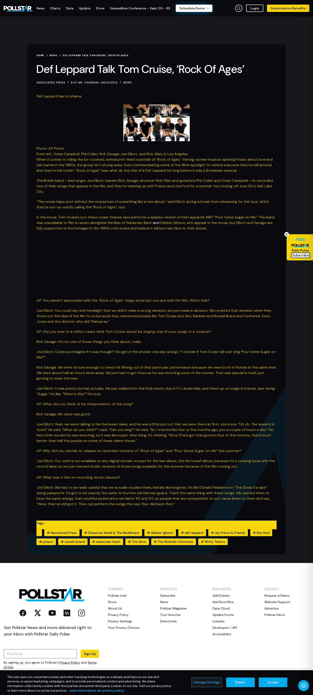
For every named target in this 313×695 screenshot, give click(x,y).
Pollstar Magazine (173, 608)
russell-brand (73, 542)
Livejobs (218, 621)
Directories (168, 621)
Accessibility (221, 634)
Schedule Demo (192, 8)
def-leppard (192, 533)
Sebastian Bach (139, 222)
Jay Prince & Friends (228, 533)
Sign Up (90, 654)
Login (254, 8)
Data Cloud (221, 608)
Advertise (271, 608)
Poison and (164, 186)
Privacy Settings (120, 621)
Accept (273, 682)
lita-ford (261, 533)
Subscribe (167, 595)
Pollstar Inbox (274, 615)
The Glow (137, 542)
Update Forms (223, 615)
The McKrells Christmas (173, 542)
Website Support (277, 602)
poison (46, 542)
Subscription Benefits (288, 8)
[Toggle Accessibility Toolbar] (304, 686)
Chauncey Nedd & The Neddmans (111, 533)
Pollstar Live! (117, 595)
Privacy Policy (69, 662)
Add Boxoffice (223, 602)
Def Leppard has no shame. (59, 96)
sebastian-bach (106, 542)
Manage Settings (207, 682)
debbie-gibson (160, 533)
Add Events (221, 595)
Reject (240, 682)
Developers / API (224, 628)
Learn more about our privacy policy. (96, 690)
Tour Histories (170, 615)
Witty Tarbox (213, 542)
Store (112, 602)
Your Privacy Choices (124, 628)
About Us (115, 608)
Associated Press (62, 533)
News (127, 82)
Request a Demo (277, 595)
